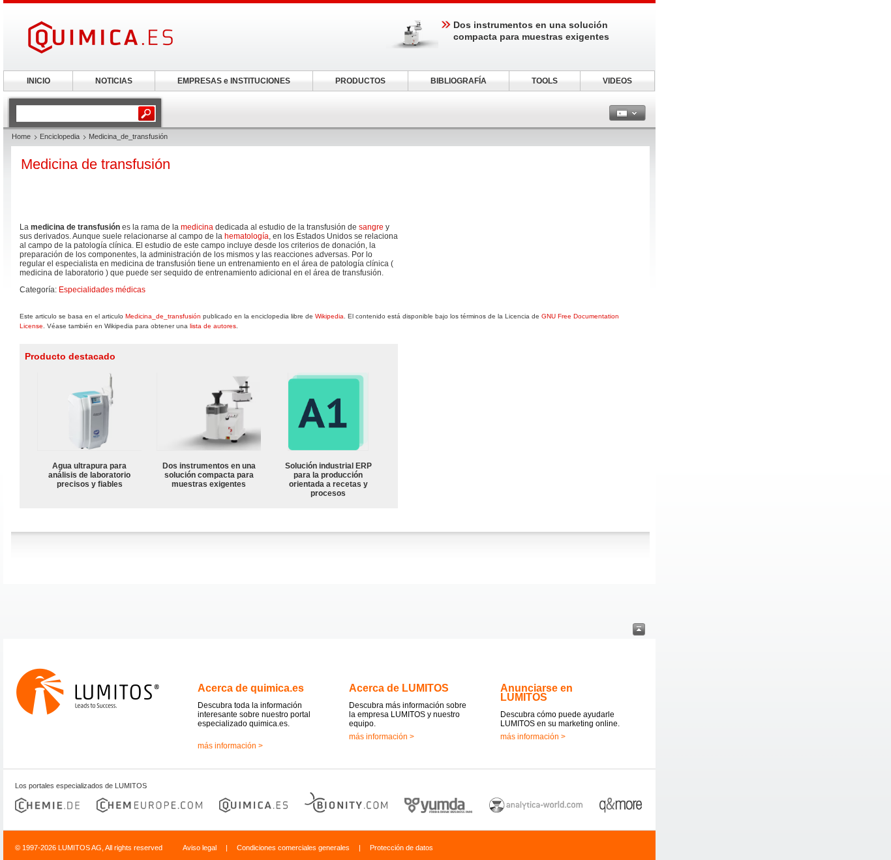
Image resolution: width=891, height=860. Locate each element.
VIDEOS (617, 80)
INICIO (38, 80)
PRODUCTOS (360, 80)
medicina (197, 227)
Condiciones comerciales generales (293, 848)
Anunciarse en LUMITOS (536, 693)
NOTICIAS (113, 80)
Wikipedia (329, 316)
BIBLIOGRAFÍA (458, 80)
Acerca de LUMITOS (399, 688)
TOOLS (545, 80)
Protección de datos (401, 848)
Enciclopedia (60, 136)
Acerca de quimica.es (251, 688)
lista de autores (213, 326)
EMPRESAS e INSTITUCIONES (233, 80)
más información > (230, 745)
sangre (371, 227)
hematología (246, 236)
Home (21, 136)
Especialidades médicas (102, 289)
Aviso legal (200, 848)
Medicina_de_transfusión (163, 316)
